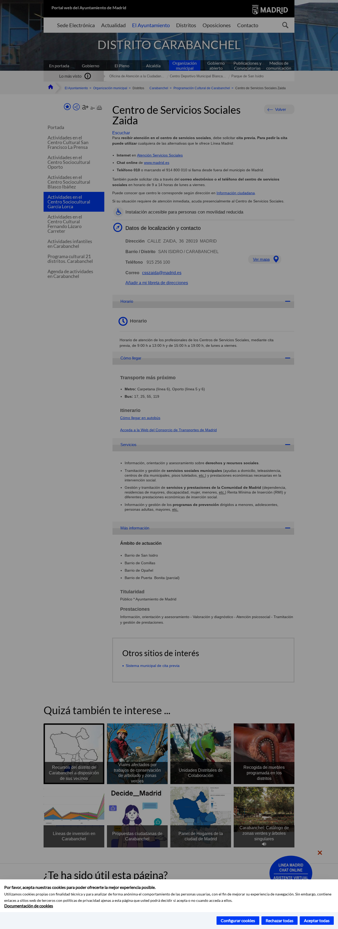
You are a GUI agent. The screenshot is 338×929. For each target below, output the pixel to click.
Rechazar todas (279, 920)
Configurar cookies (238, 920)
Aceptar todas (317, 920)
